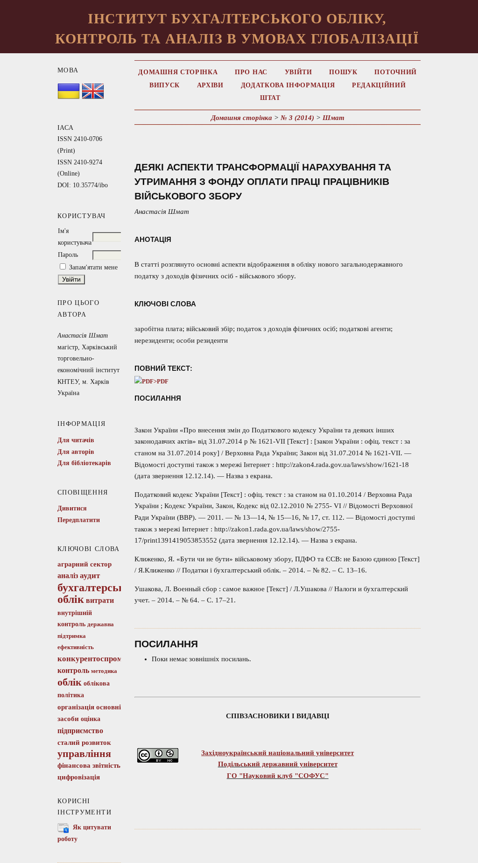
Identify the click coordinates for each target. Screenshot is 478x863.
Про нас (251, 72)
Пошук (343, 72)
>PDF (161, 381)
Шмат (333, 117)
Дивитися (72, 508)
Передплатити (78, 519)
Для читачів (75, 440)
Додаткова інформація (288, 85)
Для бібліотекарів (84, 463)
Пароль (68, 254)
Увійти (298, 72)
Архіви (210, 85)
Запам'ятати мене (93, 267)
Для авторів (75, 451)
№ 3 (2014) (297, 117)
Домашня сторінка (178, 72)
